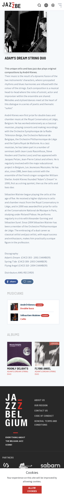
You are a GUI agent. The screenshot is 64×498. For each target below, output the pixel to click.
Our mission (41, 405)
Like (29, 281)
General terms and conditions (45, 422)
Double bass (27, 308)
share (13, 281)
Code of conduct (44, 415)
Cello (23, 319)
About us (39, 400)
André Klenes (27, 304)
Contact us (41, 410)
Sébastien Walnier (30, 315)
